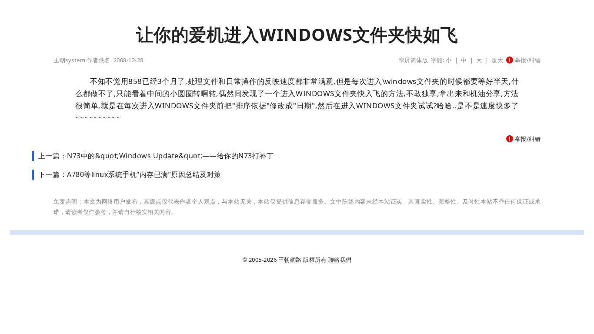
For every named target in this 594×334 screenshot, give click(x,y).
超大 (497, 60)
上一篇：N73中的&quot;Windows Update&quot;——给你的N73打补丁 (156, 155)
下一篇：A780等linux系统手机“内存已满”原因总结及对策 (129, 174)
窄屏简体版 (413, 60)
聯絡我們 (340, 260)
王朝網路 (290, 260)
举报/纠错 (527, 60)
